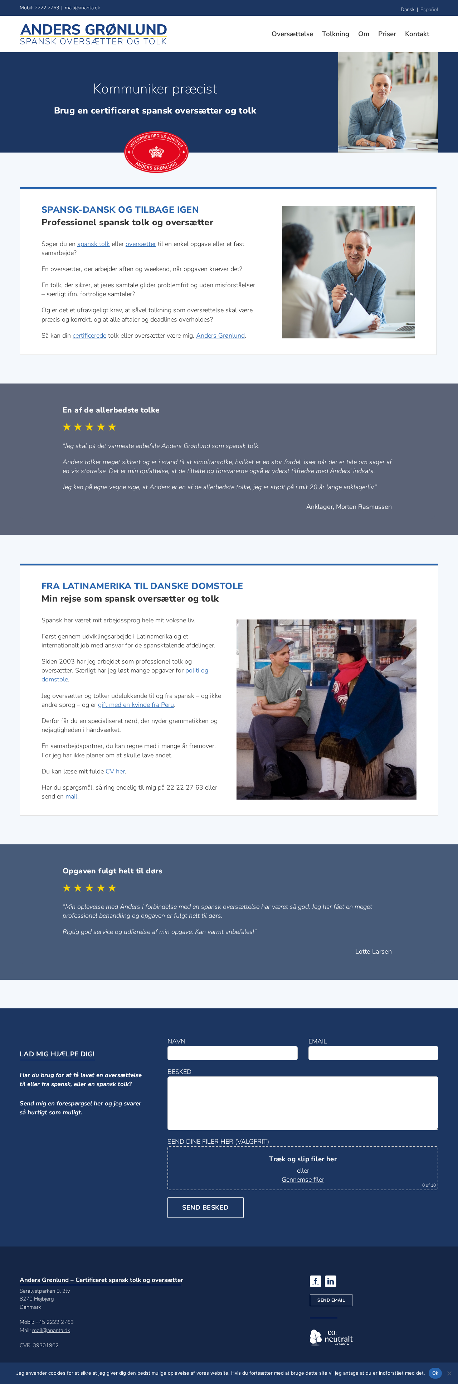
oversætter (141, 244)
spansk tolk (93, 244)
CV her (115, 771)
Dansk (408, 9)
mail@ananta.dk (82, 7)
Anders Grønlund (220, 335)
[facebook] (315, 1281)
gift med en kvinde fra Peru (136, 704)
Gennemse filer (303, 1179)
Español (429, 9)
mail (71, 796)
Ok (435, 1373)
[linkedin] (330, 1281)
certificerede (89, 335)
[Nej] (449, 1373)
